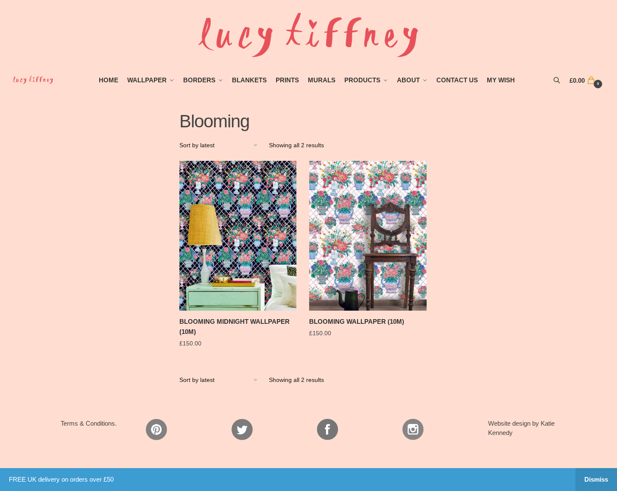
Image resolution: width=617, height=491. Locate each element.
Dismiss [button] (596, 479)
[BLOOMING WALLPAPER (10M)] (367, 236)
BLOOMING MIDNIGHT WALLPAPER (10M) (234, 326)
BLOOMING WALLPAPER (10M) (356, 321)
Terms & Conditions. (89, 423)
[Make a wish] (285, 171)
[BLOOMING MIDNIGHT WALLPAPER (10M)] (237, 236)
